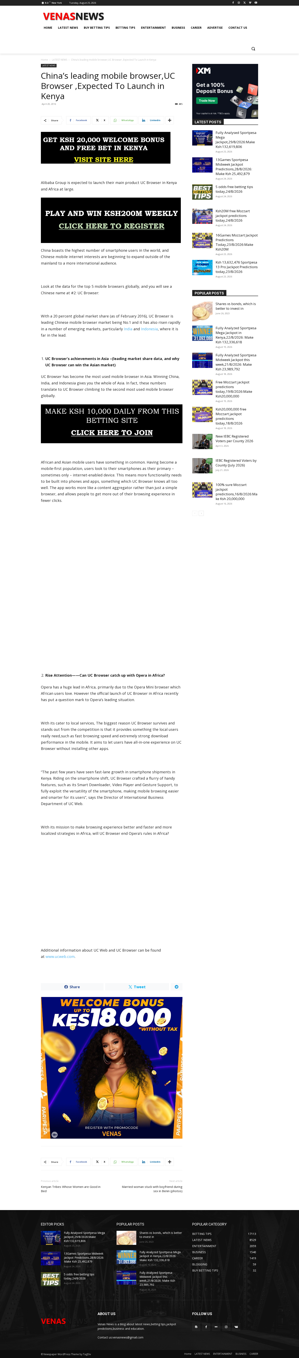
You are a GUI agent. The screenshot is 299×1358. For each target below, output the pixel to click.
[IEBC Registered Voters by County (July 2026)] (202, 465)
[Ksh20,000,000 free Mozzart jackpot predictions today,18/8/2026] (202, 414)
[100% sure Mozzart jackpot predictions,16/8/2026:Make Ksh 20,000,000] (202, 490)
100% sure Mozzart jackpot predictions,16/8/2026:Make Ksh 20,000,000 (237, 491)
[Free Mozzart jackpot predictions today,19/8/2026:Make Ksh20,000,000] (202, 387)
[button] (253, 49)
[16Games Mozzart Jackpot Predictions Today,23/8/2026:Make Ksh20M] (202, 240)
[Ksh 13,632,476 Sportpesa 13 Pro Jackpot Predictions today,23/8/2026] (202, 267)
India (128, 328)
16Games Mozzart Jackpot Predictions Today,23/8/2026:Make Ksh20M (237, 242)
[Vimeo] (250, 3)
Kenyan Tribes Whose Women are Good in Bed (70, 1189)
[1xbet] (111, 148)
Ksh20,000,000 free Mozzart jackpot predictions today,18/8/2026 (231, 416)
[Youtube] (255, 3)
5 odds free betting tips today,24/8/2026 (234, 189)
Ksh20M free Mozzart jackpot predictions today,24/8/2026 (233, 216)
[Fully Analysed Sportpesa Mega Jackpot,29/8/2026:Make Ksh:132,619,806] (202, 138)
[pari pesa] (111, 1068)
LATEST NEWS (59, 59)
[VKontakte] (236, 1327)
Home (44, 59)
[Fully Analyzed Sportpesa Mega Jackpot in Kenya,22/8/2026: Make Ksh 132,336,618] (202, 333)
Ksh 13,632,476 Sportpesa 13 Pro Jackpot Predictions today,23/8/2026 (237, 267)
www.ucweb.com (60, 956)
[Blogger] (196, 1327)
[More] (169, 120)
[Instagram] (239, 3)
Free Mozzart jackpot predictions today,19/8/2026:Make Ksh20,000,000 (234, 389)
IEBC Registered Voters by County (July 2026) (236, 462)
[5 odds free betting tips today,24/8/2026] (202, 192)
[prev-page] (194, 513)
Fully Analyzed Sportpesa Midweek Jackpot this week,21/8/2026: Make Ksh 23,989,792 (236, 362)
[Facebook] (233, 3)
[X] (244, 3)
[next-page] (201, 513)
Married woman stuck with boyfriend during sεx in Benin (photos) (152, 1189)
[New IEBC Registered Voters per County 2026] (202, 441)
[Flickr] (216, 1327)
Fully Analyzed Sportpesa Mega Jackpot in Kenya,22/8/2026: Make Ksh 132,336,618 (236, 335)
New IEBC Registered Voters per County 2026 (234, 438)
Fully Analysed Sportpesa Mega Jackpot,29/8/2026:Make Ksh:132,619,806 (236, 139)
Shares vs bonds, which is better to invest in (236, 306)
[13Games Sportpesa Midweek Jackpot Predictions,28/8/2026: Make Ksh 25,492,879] (202, 165)
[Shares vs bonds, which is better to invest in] (202, 311)
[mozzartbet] (111, 220)
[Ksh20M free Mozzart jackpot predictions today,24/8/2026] (202, 216)
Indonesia (149, 328)
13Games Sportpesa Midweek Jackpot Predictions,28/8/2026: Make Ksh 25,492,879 (234, 166)
